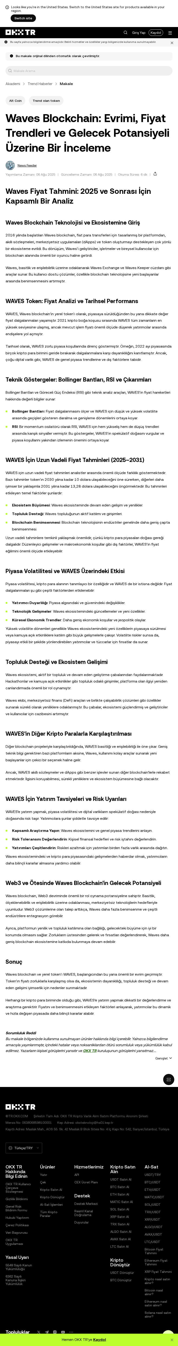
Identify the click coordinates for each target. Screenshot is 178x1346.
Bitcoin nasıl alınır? (154, 1292)
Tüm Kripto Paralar (48, 1214)
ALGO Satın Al (120, 1231)
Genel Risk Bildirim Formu (16, 1208)
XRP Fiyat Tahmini (158, 1272)
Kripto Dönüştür (52, 1197)
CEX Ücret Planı (86, 1182)
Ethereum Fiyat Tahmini (156, 1262)
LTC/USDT (152, 1242)
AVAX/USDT (153, 1234)
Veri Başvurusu (17, 1232)
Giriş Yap (139, 32)
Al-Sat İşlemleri (51, 1204)
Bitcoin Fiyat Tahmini (154, 1251)
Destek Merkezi (86, 1204)
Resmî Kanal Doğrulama (83, 1213)
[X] (39, 1332)
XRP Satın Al (119, 1217)
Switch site (23, 18)
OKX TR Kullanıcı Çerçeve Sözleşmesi (18, 1187)
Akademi (13, 84)
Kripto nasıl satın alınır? (157, 1281)
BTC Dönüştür (121, 1280)
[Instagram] (55, 1332)
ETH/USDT (153, 1190)
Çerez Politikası (17, 1225)
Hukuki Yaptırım (17, 1218)
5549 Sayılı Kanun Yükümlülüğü (19, 1267)
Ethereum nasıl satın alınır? (156, 1303)
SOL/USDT (153, 1204)
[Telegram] (47, 1332)
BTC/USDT (153, 1182)
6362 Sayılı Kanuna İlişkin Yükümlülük (16, 1280)
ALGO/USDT (154, 1227)
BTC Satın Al (119, 1187)
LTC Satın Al (119, 1246)
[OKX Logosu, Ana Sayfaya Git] (20, 32)
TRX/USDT (153, 1212)
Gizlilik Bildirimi (17, 1199)
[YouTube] (63, 1332)
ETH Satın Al (119, 1194)
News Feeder (27, 165)
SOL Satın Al (119, 1209)
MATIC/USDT (154, 1197)
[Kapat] (172, 42)
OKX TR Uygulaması (14, 1242)
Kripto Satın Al (51, 1190)
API (76, 1175)
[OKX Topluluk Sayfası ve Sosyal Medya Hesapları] (71, 1332)
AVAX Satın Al (120, 1239)
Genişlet (161, 1058)
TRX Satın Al (119, 1224)
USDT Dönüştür (122, 1272)
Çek (43, 1182)
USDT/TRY (153, 1175)
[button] (125, 32)
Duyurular (81, 1222)
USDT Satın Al (120, 1179)
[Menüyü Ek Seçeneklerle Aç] (170, 33)
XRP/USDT (152, 1219)
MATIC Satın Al (121, 1202)
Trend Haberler (40, 84)
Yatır (43, 1175)
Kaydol (156, 32)
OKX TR (89, 1051)
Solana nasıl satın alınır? (158, 1314)
